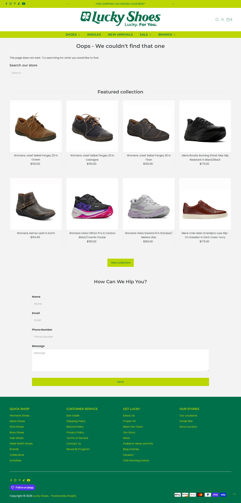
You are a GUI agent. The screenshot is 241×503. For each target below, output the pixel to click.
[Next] (173, 4)
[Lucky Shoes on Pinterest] (15, 4)
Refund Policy (75, 427)
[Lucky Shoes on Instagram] (10, 4)
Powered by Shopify (63, 496)
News (126, 438)
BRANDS (165, 34)
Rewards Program (78, 449)
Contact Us (73, 443)
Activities (15, 460)
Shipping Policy (76, 421)
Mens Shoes (17, 421)
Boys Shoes (17, 432)
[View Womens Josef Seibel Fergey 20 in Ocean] (36, 126)
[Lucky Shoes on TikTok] (18, 4)
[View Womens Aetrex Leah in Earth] (36, 204)
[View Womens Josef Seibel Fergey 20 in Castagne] (92, 126)
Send (120, 382)
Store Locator (188, 427)
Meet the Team (133, 427)
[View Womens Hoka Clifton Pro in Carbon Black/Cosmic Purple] (92, 204)
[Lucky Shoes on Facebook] (6, 4)
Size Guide (72, 415)
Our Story (129, 432)
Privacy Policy (75, 432)
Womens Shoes (20, 415)
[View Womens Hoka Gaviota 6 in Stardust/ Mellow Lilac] (149, 204)
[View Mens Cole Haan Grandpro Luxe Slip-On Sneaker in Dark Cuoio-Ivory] (205, 204)
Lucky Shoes (41, 496)
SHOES (72, 34)
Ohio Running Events (136, 460)
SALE (144, 34)
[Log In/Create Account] (222, 19)
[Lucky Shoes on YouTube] (23, 4)
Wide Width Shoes (21, 443)
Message (38, 346)
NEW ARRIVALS (120, 34)
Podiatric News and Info (138, 443)
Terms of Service (77, 438)
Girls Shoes (17, 427)
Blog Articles (131, 449)
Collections (17, 455)
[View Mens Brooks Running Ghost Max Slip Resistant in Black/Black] (205, 126)
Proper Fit (129, 421)
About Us (129, 415)
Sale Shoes (16, 438)
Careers (128, 455)
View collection (120, 263)
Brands (14, 449)
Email (36, 313)
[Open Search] (217, 19)
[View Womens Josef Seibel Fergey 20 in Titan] (149, 126)
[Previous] (67, 4)
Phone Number (42, 330)
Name (36, 297)
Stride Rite (186, 421)
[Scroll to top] (234, 494)
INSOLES (94, 34)
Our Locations (188, 415)
